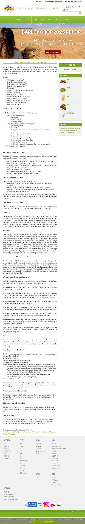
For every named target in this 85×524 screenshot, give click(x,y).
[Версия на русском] (51, 2)
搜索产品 (22, 470)
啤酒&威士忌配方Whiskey (60, 448)
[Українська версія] (72, 2)
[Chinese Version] (75, 2)
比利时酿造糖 (70, 113)
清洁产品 (22, 463)
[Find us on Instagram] (44, 503)
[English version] (37, 2)
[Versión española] (46, 2)
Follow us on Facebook (10, 499)
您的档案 (55, 453)
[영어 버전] (80, 2)
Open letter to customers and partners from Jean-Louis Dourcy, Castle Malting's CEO (70, 131)
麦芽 (68, 79)
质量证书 (55, 458)
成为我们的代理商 (9, 497)
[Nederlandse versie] (43, 2)
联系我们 (66, 19)
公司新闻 (6, 446)
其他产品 (22, 468)
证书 (49, 19)
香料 (68, 104)
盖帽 (21, 458)
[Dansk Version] (63, 2)
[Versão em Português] (57, 2)
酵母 (68, 96)
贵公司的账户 (72, 7)
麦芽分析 (55, 456)
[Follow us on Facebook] (31, 503)
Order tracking (40, 451)
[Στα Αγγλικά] (66, 2)
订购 (35, 19)
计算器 (54, 451)
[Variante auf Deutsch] (48, 2)
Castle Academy (57, 485)
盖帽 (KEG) (23, 461)
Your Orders (56, 461)
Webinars (55, 480)
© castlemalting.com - (72, 511)
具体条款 (38, 446)
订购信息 (38, 448)
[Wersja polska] (77, 2)
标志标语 (6, 456)
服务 (42, 19)
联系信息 (6, 492)
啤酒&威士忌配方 (57, 446)
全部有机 (22, 466)
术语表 (54, 470)
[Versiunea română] (69, 2)
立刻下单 (38, 444)
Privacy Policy (8, 458)
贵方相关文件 (56, 466)
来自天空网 (7, 451)
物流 (37, 453)
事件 (57, 19)
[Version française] (40, 2)
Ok (34, 522)
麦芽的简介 (23, 473)
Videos (54, 482)
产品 (28, 19)
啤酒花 (68, 88)
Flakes (22, 446)
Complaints (55, 468)
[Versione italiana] (54, 2)
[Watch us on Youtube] (55, 503)
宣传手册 (6, 448)
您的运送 (55, 463)
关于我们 (19, 19)
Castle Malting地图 (9, 494)
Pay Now (55, 444)
